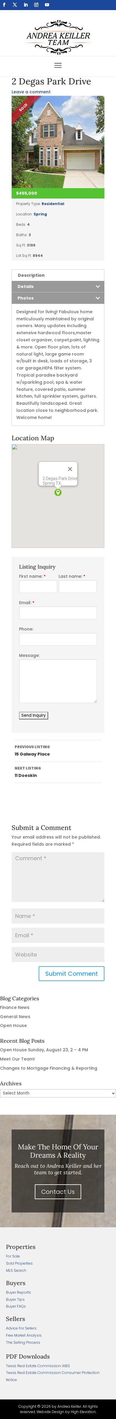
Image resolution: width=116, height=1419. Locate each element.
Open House (13, 1025)
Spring (40, 214)
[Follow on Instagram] (36, 5)
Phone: (26, 629)
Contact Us (58, 1192)
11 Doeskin (28, 772)
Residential (53, 203)
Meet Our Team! (17, 1059)
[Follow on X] (15, 5)
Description (31, 275)
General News (15, 1017)
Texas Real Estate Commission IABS (38, 1365)
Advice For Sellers (21, 1328)
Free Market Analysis (24, 1335)
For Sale (13, 1256)
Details (26, 286)
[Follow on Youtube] (47, 5)
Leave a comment (31, 92)
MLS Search (16, 1270)
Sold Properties (19, 1263)
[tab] (58, 275)
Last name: (72, 576)
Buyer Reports (18, 1292)
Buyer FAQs (16, 1306)
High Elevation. (83, 1411)
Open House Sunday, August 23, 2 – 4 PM (44, 1050)
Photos (26, 298)
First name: (32, 576)
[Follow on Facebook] (4, 5)
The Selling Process (23, 1342)
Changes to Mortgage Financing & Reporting (48, 1068)
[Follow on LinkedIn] (25, 5)
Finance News (14, 1007)
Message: (29, 655)
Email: (26, 603)
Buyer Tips (15, 1299)
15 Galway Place (32, 750)
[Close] (70, 469)
